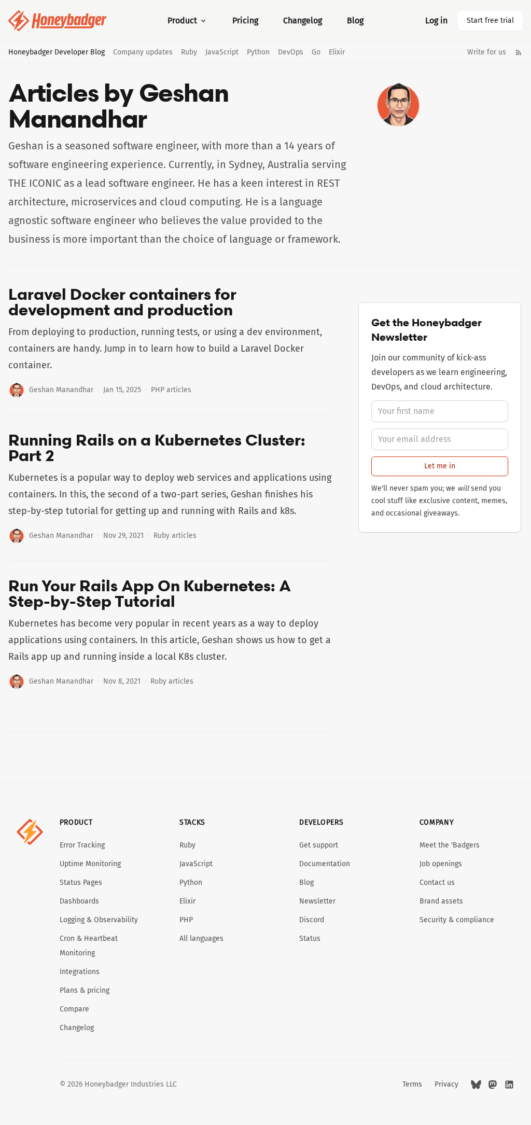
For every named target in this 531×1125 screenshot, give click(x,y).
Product (182, 20)
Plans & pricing (84, 990)
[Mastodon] (492, 1084)
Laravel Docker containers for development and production (122, 302)
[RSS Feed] (518, 52)
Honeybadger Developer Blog (56, 52)
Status (309, 938)
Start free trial (490, 20)
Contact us (437, 882)
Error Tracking (82, 845)
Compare (74, 1009)
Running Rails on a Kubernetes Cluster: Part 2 (156, 447)
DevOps (290, 52)
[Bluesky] (476, 1084)
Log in (436, 20)
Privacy (446, 1084)
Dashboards (79, 901)
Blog (355, 20)
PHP (186, 919)
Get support (318, 845)
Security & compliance (457, 919)
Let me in (439, 466)
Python (258, 52)
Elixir (337, 52)
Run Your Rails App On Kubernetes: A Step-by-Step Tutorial (149, 593)
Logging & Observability (99, 919)
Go (316, 52)
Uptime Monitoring (90, 863)
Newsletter (317, 901)
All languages (201, 938)
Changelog (302, 20)
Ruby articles (175, 535)
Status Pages (81, 882)
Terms (412, 1084)
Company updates (143, 52)
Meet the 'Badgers (450, 845)
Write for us (486, 52)
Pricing (245, 20)
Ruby (189, 52)
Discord (311, 919)
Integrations (80, 971)
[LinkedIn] (509, 1084)
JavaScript (222, 52)
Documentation (324, 863)
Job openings (441, 863)
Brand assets (441, 901)
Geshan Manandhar (61, 389)
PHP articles (171, 389)
